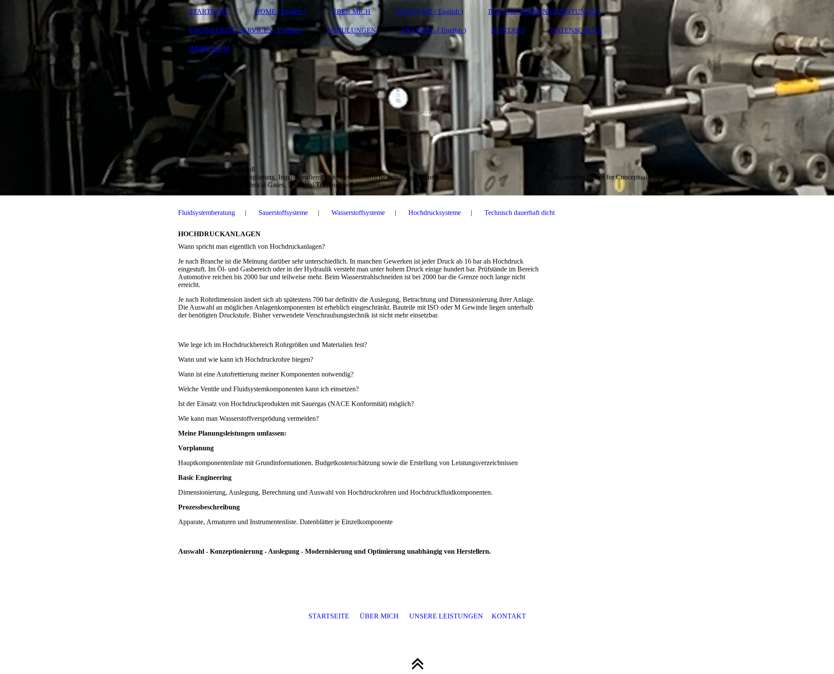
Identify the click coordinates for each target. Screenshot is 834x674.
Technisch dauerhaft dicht (519, 212)
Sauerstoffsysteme (283, 212)
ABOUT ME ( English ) (429, 11)
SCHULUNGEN (352, 30)
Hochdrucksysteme (434, 212)
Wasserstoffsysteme (358, 212)
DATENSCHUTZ (576, 30)
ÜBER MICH (351, 11)
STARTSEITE (209, 11)
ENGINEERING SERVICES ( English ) (245, 30)
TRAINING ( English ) (433, 30)
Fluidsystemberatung (206, 212)
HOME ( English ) (280, 11)
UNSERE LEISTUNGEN (446, 616)
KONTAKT (508, 30)
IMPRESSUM (209, 49)
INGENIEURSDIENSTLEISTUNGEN (544, 11)
